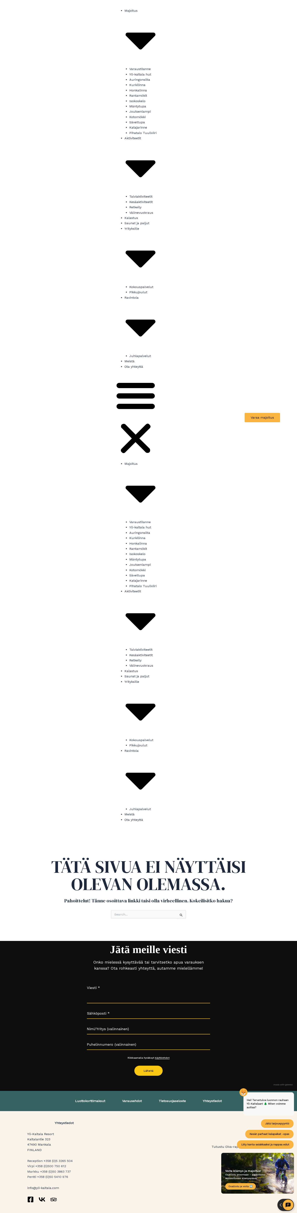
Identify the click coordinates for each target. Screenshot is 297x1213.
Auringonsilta (139, 80)
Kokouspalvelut (141, 287)
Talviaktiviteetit (141, 196)
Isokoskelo (137, 101)
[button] (136, 417)
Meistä (129, 361)
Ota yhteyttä (133, 367)
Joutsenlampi (140, 111)
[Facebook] (30, 1199)
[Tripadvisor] (53, 1199)
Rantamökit (138, 95)
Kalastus (131, 218)
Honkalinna (138, 90)
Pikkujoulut (138, 292)
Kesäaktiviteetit (141, 202)
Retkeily (135, 207)
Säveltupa (137, 122)
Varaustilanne (140, 69)
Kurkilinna (137, 85)
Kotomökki (137, 117)
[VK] (42, 1199)
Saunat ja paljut (136, 223)
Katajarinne (138, 127)
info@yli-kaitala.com (43, 1188)
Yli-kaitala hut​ (140, 74)
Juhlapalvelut (140, 356)
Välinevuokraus (141, 213)
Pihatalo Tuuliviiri (143, 133)
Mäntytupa (137, 106)
